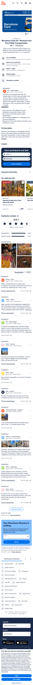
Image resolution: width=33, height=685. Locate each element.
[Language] (26, 3)
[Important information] (30, 172)
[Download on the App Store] (22, 643)
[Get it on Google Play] (9, 643)
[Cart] (21, 3)
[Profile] (30, 3)
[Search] (13, 3)
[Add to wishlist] (22, 182)
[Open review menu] (30, 280)
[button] (16, 46)
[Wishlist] (17, 3)
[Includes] (30, 144)
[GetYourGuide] (3, 3)
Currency (5, 630)
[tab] (11, 559)
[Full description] (30, 128)
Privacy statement (16, 552)
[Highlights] (30, 107)
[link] (13, 195)
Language (5, 622)
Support (5, 648)
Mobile (4, 639)
